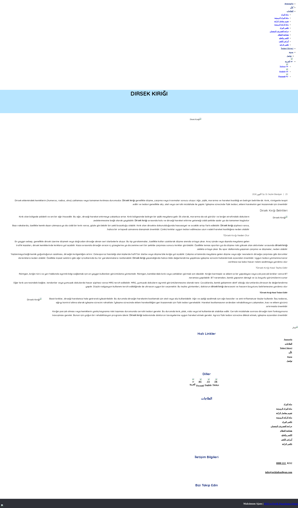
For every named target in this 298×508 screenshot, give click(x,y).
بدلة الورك (285, 15)
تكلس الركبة (284, 45)
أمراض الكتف (284, 41)
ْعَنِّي (291, 7)
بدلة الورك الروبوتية (281, 18)
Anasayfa (289, 4)
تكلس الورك (284, 28)
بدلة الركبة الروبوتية (281, 25)
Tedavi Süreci (287, 48)
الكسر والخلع (284, 38)
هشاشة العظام (283, 35)
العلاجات (290, 11)
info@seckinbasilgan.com (278, 472)
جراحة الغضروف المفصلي (279, 31)
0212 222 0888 (284, 463)
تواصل (289, 56)
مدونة (291, 52)
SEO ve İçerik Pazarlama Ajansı (281, 503)
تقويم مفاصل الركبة (281, 21)
